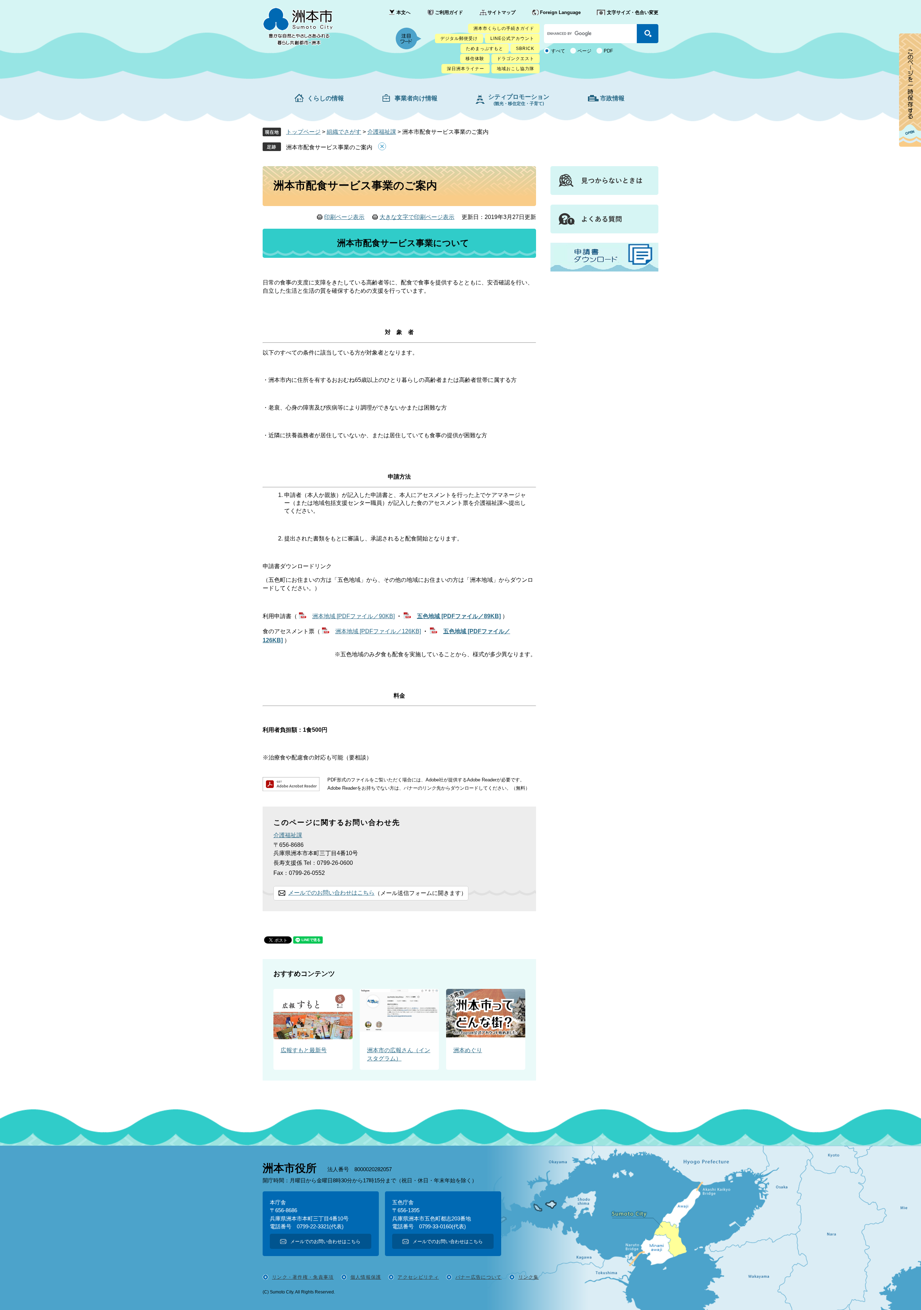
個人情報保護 (365, 1277)
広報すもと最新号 (304, 1050)
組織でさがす (344, 132)
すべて (558, 51)
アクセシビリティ (418, 1277)
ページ (584, 51)
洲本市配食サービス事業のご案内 (329, 147)
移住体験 (475, 58)
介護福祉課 (381, 132)
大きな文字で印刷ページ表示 (417, 217)
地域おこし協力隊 (515, 68)
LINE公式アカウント (512, 38)
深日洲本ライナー (465, 68)
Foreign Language (560, 12)
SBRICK (525, 48)
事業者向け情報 (416, 98)
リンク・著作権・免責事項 (303, 1277)
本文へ (403, 12)
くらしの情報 (325, 98)
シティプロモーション (518, 99)
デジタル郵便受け (459, 38)
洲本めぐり (467, 1050)
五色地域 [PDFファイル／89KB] (459, 616)
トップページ (303, 132)
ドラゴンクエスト (515, 58)
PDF (608, 51)
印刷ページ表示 (344, 217)
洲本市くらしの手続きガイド (503, 28)
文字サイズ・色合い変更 (632, 12)
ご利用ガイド (449, 12)
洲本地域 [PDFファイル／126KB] (378, 631)
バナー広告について (478, 1277)
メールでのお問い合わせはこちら (331, 893)
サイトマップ (501, 12)
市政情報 (612, 98)
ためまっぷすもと (484, 48)
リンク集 (528, 1277)
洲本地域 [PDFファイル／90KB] (353, 616)
